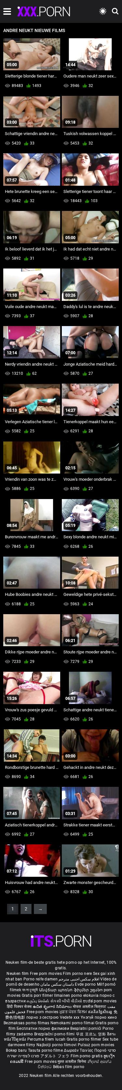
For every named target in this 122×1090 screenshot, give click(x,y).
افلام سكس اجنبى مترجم (79, 979)
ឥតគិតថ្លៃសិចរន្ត (101, 1012)
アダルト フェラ (54, 1056)
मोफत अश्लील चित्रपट (90, 1006)
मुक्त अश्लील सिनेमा (73, 1061)
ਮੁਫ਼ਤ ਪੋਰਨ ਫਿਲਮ (74, 1012)
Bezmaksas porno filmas (27, 1023)
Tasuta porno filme (46, 1050)
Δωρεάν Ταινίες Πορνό (85, 1050)
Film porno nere (77, 973)
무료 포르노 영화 (91, 1034)
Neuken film (18, 973)
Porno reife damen (40, 979)
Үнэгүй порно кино (99, 1017)
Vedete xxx (70, 1017)
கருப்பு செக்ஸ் (38, 1001)
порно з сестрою (42, 1017)
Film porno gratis (87, 1056)
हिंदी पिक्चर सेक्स (19, 1006)
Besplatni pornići (86, 1028)
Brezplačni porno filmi (55, 1034)
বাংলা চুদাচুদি (30, 990)
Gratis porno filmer (84, 1039)
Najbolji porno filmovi (56, 1045)
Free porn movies (46, 973)
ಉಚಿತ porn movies (100, 1001)
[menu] (7, 11)
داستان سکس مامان (57, 984)
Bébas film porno (69, 1066)
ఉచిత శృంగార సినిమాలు (53, 1006)
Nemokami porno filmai (73, 1023)
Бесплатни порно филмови (43, 1028)
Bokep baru (16, 1050)
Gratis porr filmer (38, 995)
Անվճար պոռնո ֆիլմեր (64, 990)
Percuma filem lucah (47, 1039)
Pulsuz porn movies (96, 1045)
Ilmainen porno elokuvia (77, 995)
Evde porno (85, 984)
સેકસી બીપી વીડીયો (66, 1001)
